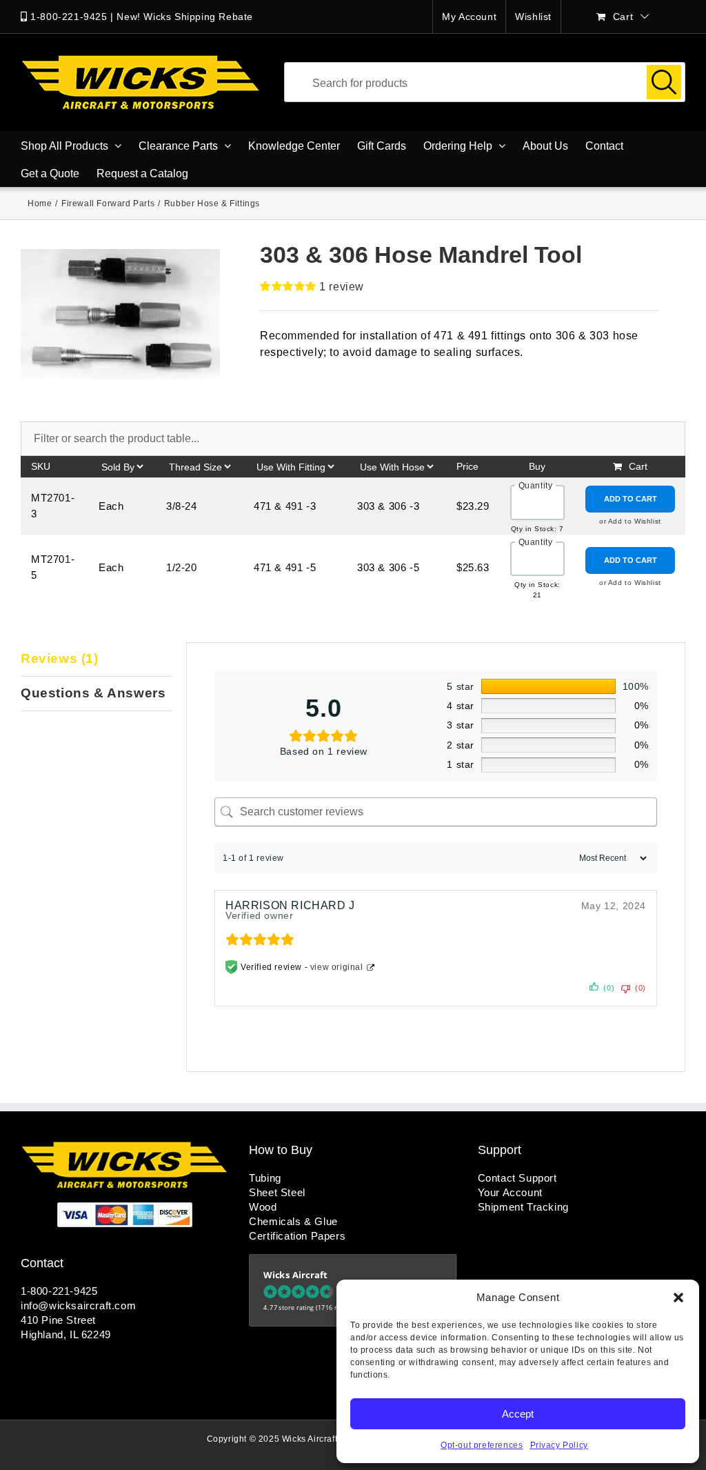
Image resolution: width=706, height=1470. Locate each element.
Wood (262, 1207)
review (341, 286)
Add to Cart (630, 499)
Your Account (510, 1192)
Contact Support (517, 1178)
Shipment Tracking (523, 1207)
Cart (638, 466)
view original (336, 967)
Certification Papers (297, 1236)
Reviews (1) (60, 658)
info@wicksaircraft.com (78, 1305)
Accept (518, 1414)
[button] (678, 1297)
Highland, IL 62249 (66, 1334)
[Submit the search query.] (664, 82)
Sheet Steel (277, 1192)
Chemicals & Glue (293, 1221)
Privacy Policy (559, 1445)
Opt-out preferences (482, 1445)
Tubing (265, 1178)
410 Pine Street (58, 1320)
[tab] (96, 659)
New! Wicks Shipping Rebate (185, 16)
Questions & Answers (93, 693)
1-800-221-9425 (68, 16)
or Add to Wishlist (630, 521)
